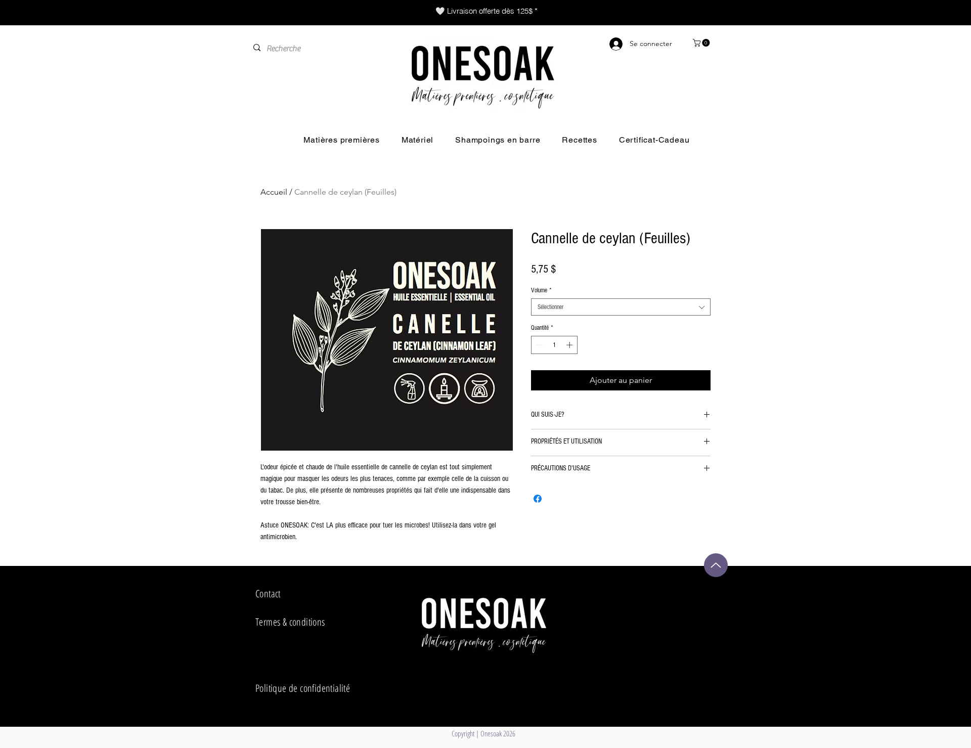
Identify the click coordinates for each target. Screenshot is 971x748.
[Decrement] (539, 345)
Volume (541, 290)
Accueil (273, 192)
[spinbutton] (554, 345)
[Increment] (570, 345)
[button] (702, 43)
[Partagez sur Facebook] (538, 499)
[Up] (716, 565)
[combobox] (621, 307)
